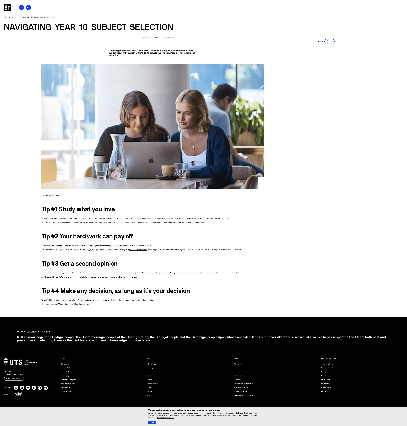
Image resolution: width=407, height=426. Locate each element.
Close (152, 422)
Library (323, 372)
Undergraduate (66, 368)
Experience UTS (152, 383)
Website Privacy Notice (165, 418)
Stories (149, 387)
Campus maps (65, 387)
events (80, 277)
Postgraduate (65, 372)
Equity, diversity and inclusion (244, 383)
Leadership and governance (243, 395)
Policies (324, 376)
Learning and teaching (241, 372)
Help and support (327, 368)
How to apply (65, 376)
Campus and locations (241, 387)
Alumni (149, 391)
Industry (150, 368)
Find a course (65, 364)
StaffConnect (325, 380)
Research (150, 372)
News (149, 376)
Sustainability (239, 376)
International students (68, 383)
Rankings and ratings (241, 391)
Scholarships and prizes (69, 380)
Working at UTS (326, 383)
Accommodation (66, 391)
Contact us (325, 391)
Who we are (238, 364)
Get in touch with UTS (13, 379)
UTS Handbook (326, 387)
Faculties (237, 368)
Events (149, 380)
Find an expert (152, 364)
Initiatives (237, 380)
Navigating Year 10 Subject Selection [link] (45, 17)
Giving (149, 395)
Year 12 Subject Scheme (138, 250)
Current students (327, 364)
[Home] (6, 17)
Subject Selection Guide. (81, 304)
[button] (327, 41)
